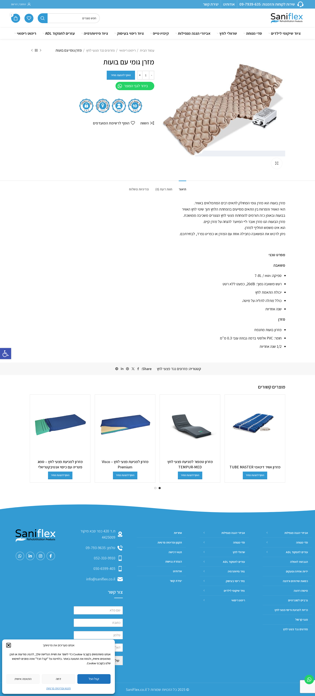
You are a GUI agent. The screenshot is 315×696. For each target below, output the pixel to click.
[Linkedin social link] (122, 369)
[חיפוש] (43, 18)
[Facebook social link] (138, 369)
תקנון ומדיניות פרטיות (58, 688)
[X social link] (133, 369)
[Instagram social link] (40, 556)
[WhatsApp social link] (20, 556)
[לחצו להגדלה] (276, 163)
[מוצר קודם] (40, 50)
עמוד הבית (146, 50)
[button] (5, 353)
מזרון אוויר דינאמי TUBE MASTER (255, 466)
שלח (116, 660)
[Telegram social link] (117, 369)
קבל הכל (94, 679)
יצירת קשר (211, 4)
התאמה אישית (23, 679)
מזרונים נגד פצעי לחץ (100, 50)
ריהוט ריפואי (127, 50)
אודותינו (229, 4)
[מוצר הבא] (32, 50)
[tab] (182, 187)
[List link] (98, 548)
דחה (58, 679)
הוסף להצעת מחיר (121, 75)
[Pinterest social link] (127, 369)
